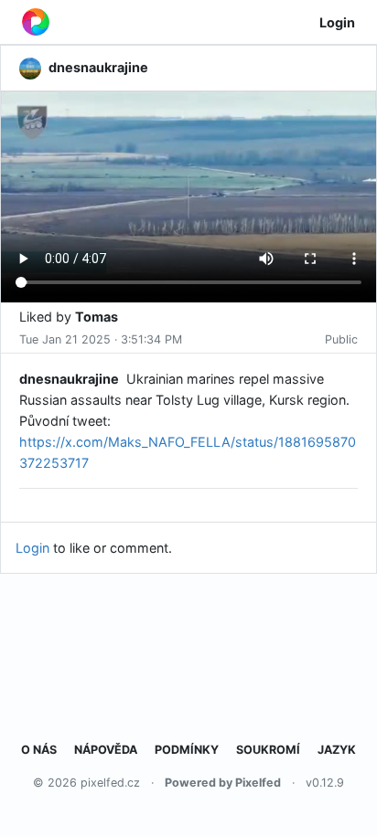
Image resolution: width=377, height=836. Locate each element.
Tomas (96, 316)
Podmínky (187, 750)
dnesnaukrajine (69, 378)
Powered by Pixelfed (223, 782)
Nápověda (105, 750)
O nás (39, 750)
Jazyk (337, 750)
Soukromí (268, 750)
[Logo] (36, 22)
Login (337, 22)
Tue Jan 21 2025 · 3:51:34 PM (100, 339)
